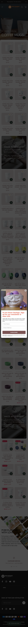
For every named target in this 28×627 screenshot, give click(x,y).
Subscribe (14, 332)
